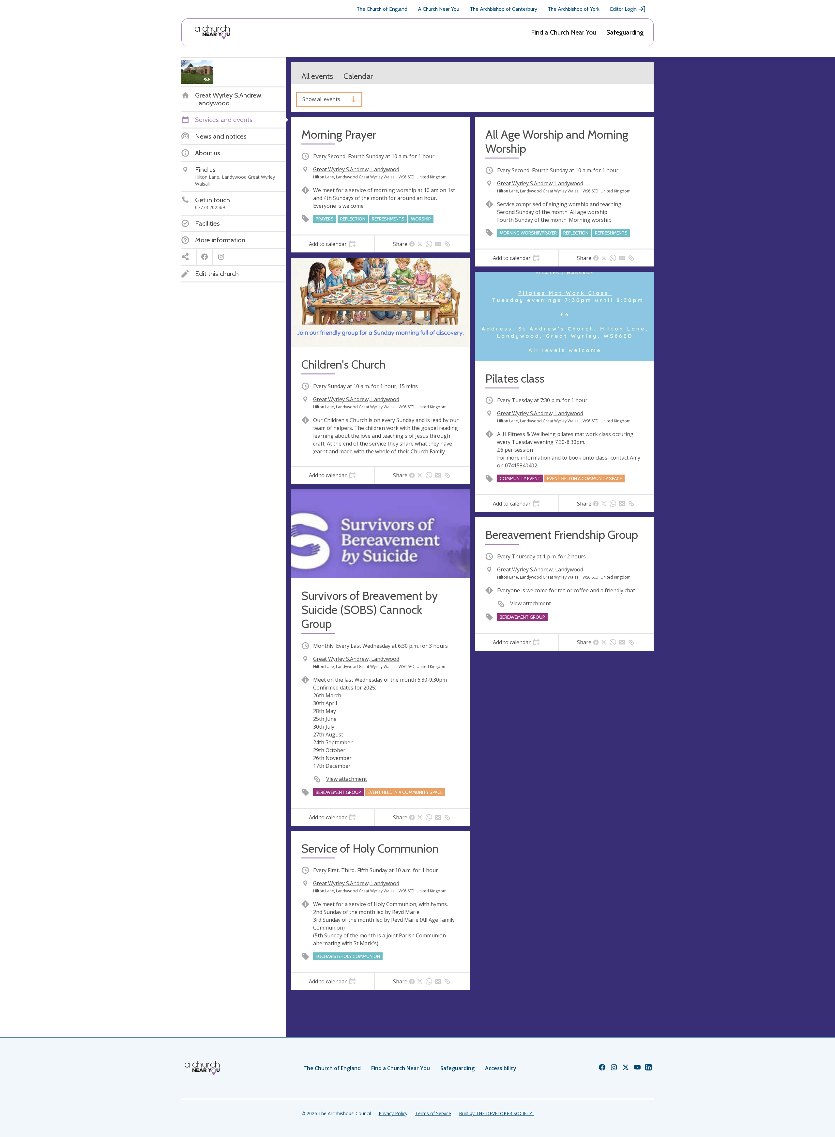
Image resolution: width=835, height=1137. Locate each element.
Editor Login (623, 9)
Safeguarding (625, 32)
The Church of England (382, 9)
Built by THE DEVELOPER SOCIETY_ (496, 1113)
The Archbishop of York (574, 9)
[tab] (332, 243)
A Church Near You (438, 9)
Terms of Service (433, 1113)
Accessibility (500, 1068)
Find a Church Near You (563, 32)
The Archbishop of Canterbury (503, 9)
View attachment (346, 778)
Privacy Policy (393, 1113)
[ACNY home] (212, 32)
